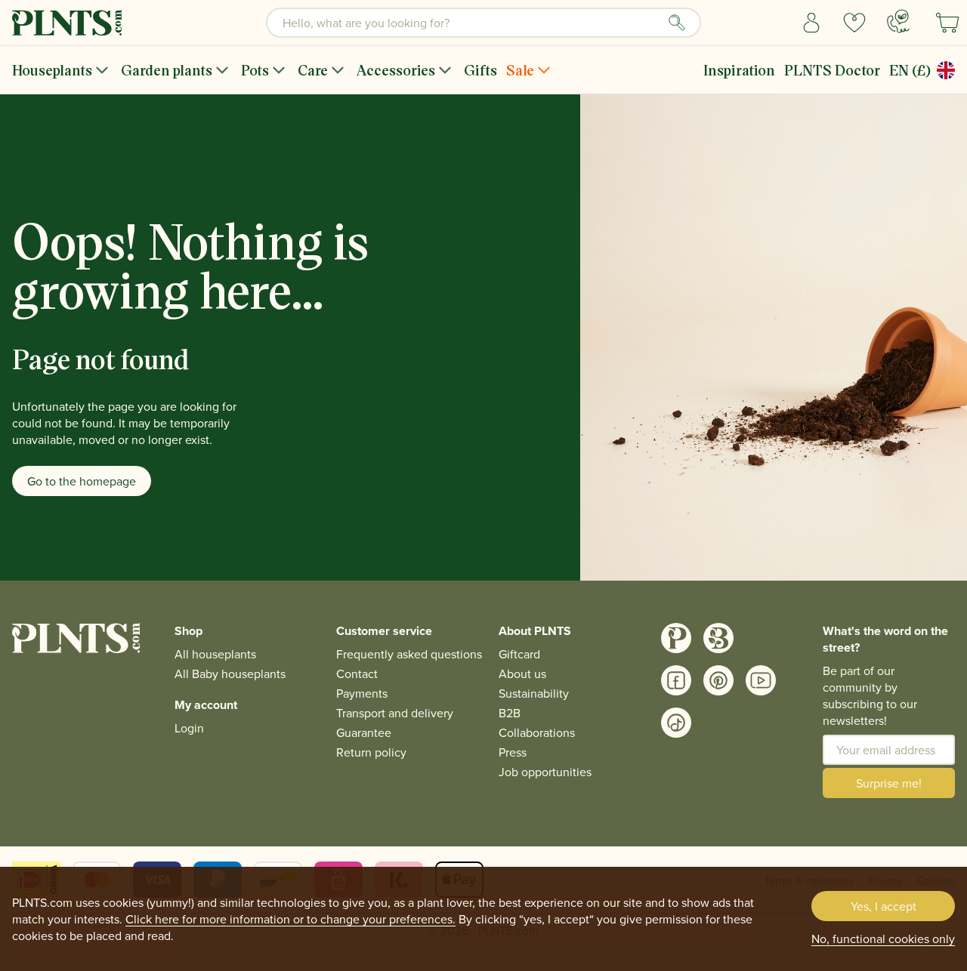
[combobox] (483, 23)
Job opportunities (545, 771)
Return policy (371, 752)
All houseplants (215, 654)
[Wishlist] (855, 23)
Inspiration (739, 69)
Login (189, 728)
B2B (510, 712)
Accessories (396, 69)
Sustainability (534, 693)
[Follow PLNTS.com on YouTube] (761, 680)
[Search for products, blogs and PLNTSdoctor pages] (677, 23)
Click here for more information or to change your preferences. (290, 919)
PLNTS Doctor (832, 69)
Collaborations (537, 732)
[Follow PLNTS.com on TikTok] (676, 722)
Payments (362, 693)
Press (513, 752)
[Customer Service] (898, 21)
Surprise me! (889, 783)
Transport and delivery (394, 712)
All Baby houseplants (230, 673)
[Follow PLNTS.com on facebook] (676, 680)
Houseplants (52, 69)
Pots (255, 69)
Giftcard (519, 654)
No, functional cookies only (883, 938)
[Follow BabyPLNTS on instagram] (718, 638)
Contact (357, 673)
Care (313, 69)
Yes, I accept (883, 906)
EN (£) (910, 69)
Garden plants (166, 69)
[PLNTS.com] (67, 22)
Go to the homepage (81, 481)
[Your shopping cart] (947, 23)
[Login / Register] (812, 23)
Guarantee (363, 732)
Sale (520, 69)
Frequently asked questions (409, 654)
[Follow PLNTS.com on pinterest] (718, 680)
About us (522, 673)
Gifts (480, 69)
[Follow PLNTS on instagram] (676, 638)
